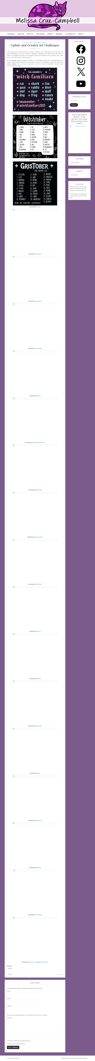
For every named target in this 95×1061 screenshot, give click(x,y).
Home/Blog (11, 34)
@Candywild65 (38, 490)
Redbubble (59, 34)
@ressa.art (38, 631)
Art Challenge (28, 42)
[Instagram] (81, 66)
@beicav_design (38, 914)
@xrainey (37, 395)
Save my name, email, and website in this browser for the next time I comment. (27, 1015)
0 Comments (60, 974)
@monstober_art (32, 962)
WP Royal (17, 1058)
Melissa (10, 974)
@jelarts (38, 773)
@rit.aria (38, 159)
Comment (9, 1018)
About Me (21, 34)
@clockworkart (38, 301)
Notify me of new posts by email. (16, 1043)
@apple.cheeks (38, 726)
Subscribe (73, 105)
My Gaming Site (70, 34)
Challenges (37, 42)
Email (8, 998)
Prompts (50, 34)
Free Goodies (40, 34)
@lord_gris (38, 206)
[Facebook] (81, 54)
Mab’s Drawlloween (36, 64)
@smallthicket (38, 584)
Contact (81, 34)
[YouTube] (81, 89)
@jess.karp (38, 678)
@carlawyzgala (38, 348)
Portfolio (30, 34)
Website (9, 1006)
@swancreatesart (38, 537)
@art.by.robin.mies (43, 962)
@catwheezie (37, 254)
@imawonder (37, 113)
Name (9, 991)
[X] (81, 77)
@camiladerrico (38, 820)
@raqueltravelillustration (38, 442)
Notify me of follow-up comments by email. (19, 1040)
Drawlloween (25, 64)
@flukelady (38, 867)
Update (44, 42)
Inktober (19, 64)
